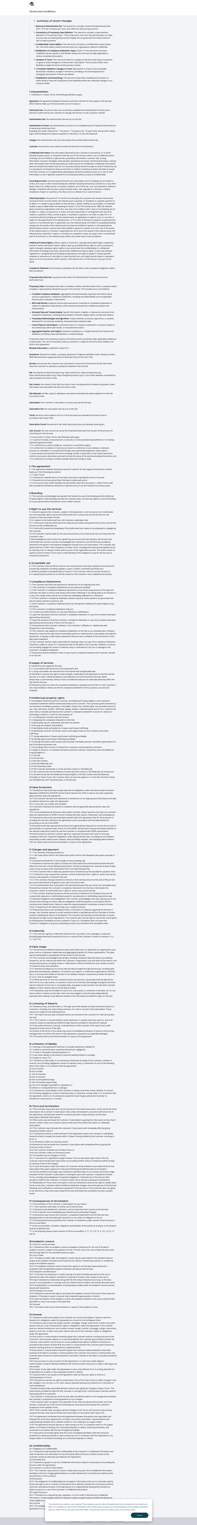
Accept (139, 1515)
